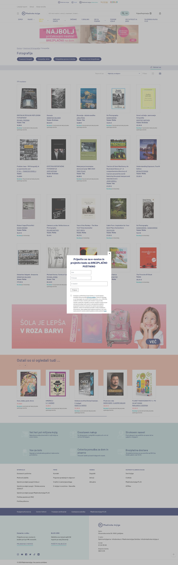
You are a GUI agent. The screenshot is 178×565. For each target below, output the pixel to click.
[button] (109, 253)
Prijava (74, 290)
